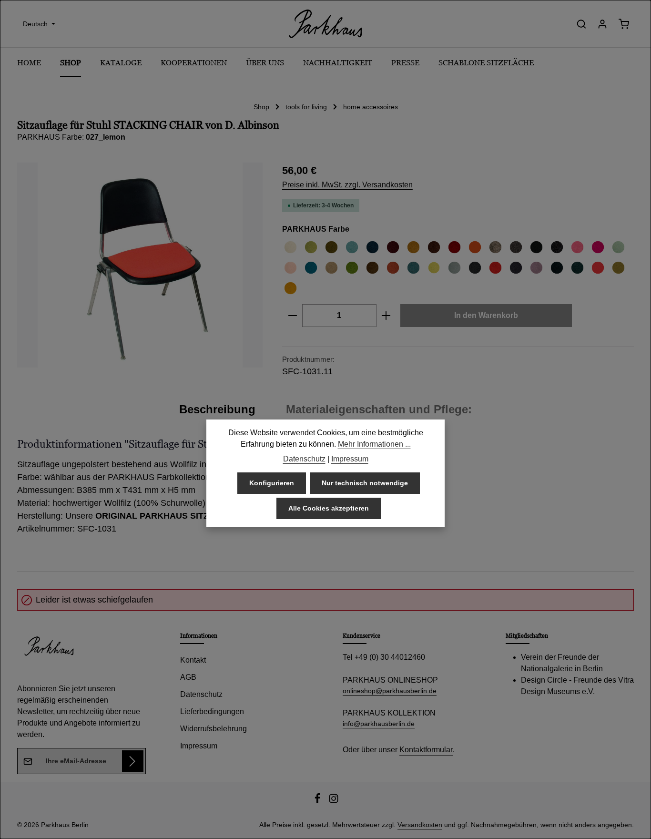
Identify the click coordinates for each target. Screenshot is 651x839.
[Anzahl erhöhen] (386, 315)
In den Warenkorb (486, 315)
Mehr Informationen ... (374, 444)
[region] (140, 265)
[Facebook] (318, 801)
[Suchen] (581, 23)
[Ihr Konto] (602, 23)
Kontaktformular (426, 750)
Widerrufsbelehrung (213, 729)
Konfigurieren (271, 483)
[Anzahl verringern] (292, 315)
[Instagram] (333, 801)
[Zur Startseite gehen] (325, 24)
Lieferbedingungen (212, 711)
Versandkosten (419, 825)
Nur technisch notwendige (365, 483)
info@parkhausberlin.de (379, 723)
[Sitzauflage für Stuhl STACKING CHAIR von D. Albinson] (140, 265)
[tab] (217, 409)
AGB (188, 677)
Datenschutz (201, 694)
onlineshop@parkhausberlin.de (390, 691)
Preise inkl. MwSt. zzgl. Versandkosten (347, 185)
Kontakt (193, 660)
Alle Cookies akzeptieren (328, 508)
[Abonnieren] (132, 761)
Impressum (198, 746)
